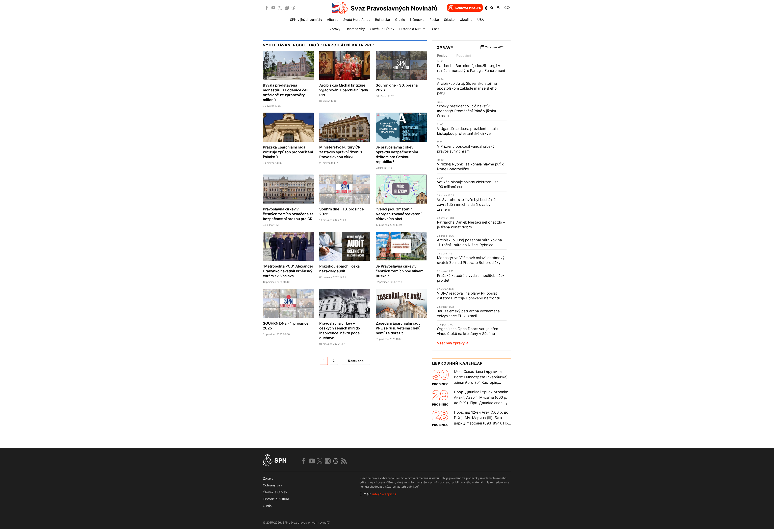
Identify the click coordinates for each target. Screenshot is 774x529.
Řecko (434, 20)
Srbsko (449, 20)
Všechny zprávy (451, 343)
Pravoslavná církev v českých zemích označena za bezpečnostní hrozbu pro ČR (288, 214)
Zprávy (335, 29)
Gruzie (400, 20)
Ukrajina (466, 20)
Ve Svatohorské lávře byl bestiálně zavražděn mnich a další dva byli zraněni (466, 204)
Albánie (332, 20)
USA (480, 20)
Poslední (443, 55)
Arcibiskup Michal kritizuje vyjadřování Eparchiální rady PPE (343, 90)
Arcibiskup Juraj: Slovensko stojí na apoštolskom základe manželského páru (467, 88)
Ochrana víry (355, 29)
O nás (435, 29)
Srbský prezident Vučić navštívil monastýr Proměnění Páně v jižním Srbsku (466, 111)
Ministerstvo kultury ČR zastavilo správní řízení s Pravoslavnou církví (340, 152)
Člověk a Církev (382, 29)
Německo (417, 20)
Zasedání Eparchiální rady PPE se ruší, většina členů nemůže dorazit (398, 328)
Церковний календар (457, 363)
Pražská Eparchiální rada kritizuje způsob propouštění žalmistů (288, 152)
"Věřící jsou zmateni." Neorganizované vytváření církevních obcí (398, 214)
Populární (463, 55)
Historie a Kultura (412, 29)
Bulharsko (382, 20)
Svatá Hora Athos (356, 20)
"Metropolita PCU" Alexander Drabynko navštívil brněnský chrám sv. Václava (288, 271)
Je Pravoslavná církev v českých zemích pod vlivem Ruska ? (399, 271)
